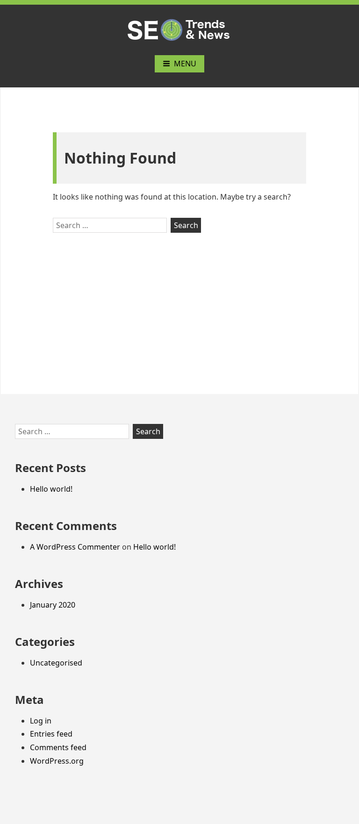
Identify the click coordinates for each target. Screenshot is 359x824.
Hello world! (51, 489)
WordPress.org (57, 761)
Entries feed (51, 734)
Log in (40, 721)
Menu (185, 63)
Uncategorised (56, 663)
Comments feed (58, 747)
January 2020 (52, 605)
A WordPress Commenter (75, 547)
